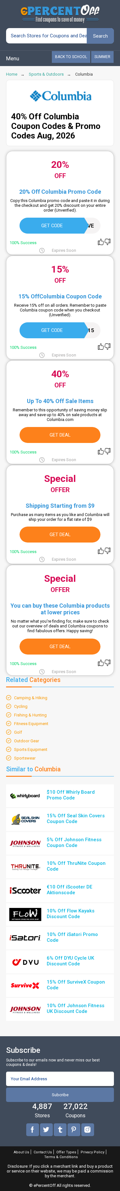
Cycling (21, 706)
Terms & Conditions (61, 1157)
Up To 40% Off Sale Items (60, 401)
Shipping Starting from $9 (60, 505)
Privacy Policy (92, 1152)
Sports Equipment (30, 749)
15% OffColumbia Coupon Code (60, 296)
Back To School (71, 57)
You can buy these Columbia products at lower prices (60, 609)
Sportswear (25, 758)
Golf (18, 732)
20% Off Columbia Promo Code (60, 191)
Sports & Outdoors (46, 74)
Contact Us (43, 1152)
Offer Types (66, 1152)
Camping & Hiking (30, 697)
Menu (12, 58)
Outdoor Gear (26, 740)
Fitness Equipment (31, 723)
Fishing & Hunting (30, 715)
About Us (21, 1152)
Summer (102, 57)
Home (11, 74)
